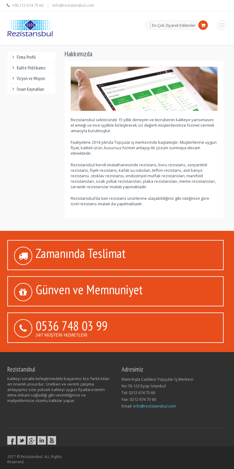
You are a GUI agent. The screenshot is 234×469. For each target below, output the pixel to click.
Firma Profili (26, 57)
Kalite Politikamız (31, 68)
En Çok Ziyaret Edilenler (174, 25)
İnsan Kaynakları (30, 89)
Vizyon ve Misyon (31, 78)
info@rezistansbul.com (73, 5)
